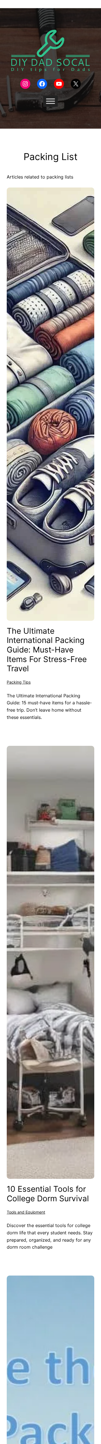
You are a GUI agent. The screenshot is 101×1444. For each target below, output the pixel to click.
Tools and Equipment (26, 1212)
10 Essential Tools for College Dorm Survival (48, 1193)
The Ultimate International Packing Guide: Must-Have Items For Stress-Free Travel (47, 650)
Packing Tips (19, 682)
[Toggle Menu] (50, 101)
